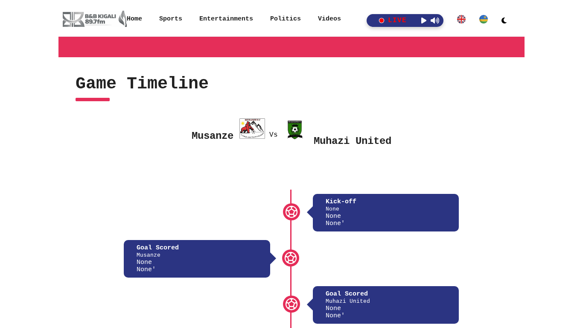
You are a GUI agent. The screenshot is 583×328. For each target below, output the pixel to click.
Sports (170, 19)
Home (134, 19)
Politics (285, 19)
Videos (329, 19)
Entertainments (226, 19)
